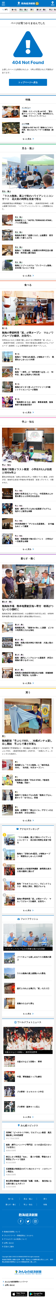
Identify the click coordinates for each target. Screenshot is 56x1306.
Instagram (35, 1221)
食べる (14, 10)
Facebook (21, 1221)
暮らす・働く (41, 10)
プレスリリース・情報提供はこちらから (18, 1235)
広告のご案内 (9, 1247)
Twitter (28, 1221)
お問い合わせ (9, 1243)
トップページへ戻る (28, 82)
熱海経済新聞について (12, 1232)
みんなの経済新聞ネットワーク (28, 1272)
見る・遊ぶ (23, 10)
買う (32, 10)
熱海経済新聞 (26, 3)
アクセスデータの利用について (15, 1239)
